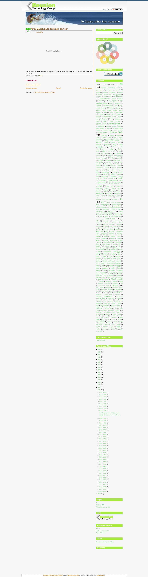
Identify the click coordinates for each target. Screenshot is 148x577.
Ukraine (107, 317)
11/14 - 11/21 (103, 403)
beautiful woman (100, 108)
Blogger (109, 110)
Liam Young (108, 228)
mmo (121, 240)
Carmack (98, 116)
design (41, 32)
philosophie (118, 265)
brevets (111, 112)
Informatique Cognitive (101, 207)
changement (117, 119)
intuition (100, 214)
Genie (97, 176)
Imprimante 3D (100, 206)
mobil (99, 242)
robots (115, 285)
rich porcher (100, 285)
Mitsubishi (105, 240)
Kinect (121, 222)
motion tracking (106, 244)
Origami (110, 260)
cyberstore (112, 135)
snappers (119, 298)
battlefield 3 (112, 107)
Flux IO (114, 167)
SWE (112, 307)
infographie (117, 206)
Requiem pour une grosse (103, 507)
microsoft (104, 238)
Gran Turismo (117, 182)
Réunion (107, 283)
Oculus (104, 256)
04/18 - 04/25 (103, 459)
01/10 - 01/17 (103, 491)
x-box (109, 329)
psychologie (99, 275)
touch (118, 312)
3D (121, 84)
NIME (118, 253)
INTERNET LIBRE (106, 213)
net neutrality (114, 249)
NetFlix (121, 249)
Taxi (116, 308)
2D (116, 84)
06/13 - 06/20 (103, 446)
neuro (99, 251)
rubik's (101, 287)
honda (104, 195)
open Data (107, 258)
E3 (111, 153)
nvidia (113, 255)
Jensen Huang (99, 219)
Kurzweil (111, 224)
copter (107, 126)
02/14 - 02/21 (103, 480)
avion (99, 107)
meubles (98, 238)
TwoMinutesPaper (115, 316)
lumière (111, 229)
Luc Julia (105, 229)
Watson (107, 324)
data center (108, 139)
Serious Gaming (104, 291)
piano (114, 267)
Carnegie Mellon (106, 116)
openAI (98, 260)
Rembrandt (108, 281)
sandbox (121, 287)
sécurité (110, 289)
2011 (99, 387)
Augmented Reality (101, 103)
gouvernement (102, 182)
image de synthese (116, 204)
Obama (97, 256)
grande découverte (100, 183)
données (98, 151)
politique (98, 270)
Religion (101, 281)
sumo (97, 305)
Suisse (119, 303)
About (110, 10)
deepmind (98, 142)
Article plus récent (31, 88)
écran (104, 155)
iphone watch (118, 214)
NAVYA (110, 248)
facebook (98, 165)
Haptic (113, 188)
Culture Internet (102, 132)
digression (104, 150)
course (119, 126)
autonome (98, 105)
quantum (98, 277)
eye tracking (99, 162)
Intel (119, 209)
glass (105, 178)
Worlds (104, 329)
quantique (118, 275)
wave (113, 324)
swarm (105, 307)
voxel (115, 322)
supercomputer (105, 305)
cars (38, 32)
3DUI (118, 87)
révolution (115, 283)
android (100, 94)
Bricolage (119, 112)
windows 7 (105, 328)
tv (101, 316)
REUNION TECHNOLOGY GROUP (53, 575)
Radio (108, 277)
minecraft (119, 238)
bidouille (118, 108)
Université (113, 317)
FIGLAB (107, 167)
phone (97, 267)
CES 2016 (104, 119)
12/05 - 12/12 (103, 397)
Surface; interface (115, 305)
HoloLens (108, 193)
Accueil (58, 88)
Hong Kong (111, 195)
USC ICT (113, 319)
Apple (105, 96)
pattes (97, 265)
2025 (99, 352)
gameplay (115, 172)
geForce (119, 174)
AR (110, 96)
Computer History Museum (116, 125)
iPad (105, 214)
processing (103, 272)
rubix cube (107, 287)
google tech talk (113, 180)
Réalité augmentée (103, 279)
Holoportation (117, 193)
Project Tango (112, 272)
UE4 (102, 317)
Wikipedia (98, 328)
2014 (99, 380)
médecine (111, 234)
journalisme (99, 222)
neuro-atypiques (107, 251)
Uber (97, 317)
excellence (100, 160)
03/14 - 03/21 (103, 471)
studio (113, 303)
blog (104, 110)
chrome (111, 121)
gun (108, 186)
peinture (111, 265)
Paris (97, 263)
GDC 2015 (105, 174)
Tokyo (113, 312)
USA (103, 319)
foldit (119, 167)
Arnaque (100, 100)
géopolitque (113, 176)
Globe (110, 178)
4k (102, 89)
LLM (99, 229)
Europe (113, 158)
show (105, 292)
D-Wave (104, 137)
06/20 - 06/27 (103, 443)
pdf (106, 265)
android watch (107, 94)
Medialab (98, 236)
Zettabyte (100, 331)
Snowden (98, 300)
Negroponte (117, 248)
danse (110, 137)
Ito (96, 216)
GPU (109, 182)
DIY (111, 150)
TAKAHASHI (99, 308)
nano (113, 246)
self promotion (117, 289)
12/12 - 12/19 (103, 394)
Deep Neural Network (112, 141)
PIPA (119, 267)
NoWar (102, 254)
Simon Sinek (108, 294)
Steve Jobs (107, 303)
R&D (103, 277)
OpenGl (104, 260)
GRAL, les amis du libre (102, 531)
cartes (119, 116)
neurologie (98, 253)
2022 (99, 359)
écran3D (110, 155)
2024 (99, 354)
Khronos (107, 222)
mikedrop (112, 238)
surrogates (98, 307)
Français (109, 169)
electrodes (100, 157)
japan (101, 216)
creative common (100, 128)
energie (106, 157)
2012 (99, 385)
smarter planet (111, 298)
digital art (102, 148)
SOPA (99, 301)
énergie (112, 157)
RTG (97, 287)
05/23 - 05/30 (103, 450)
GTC (116, 183)
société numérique (108, 300)
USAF (107, 319)
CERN (111, 118)
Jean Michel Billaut (115, 216)
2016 (99, 375)
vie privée (109, 321)
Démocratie (107, 144)
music (98, 246)
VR (119, 323)
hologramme (99, 193)
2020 (99, 364)
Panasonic (98, 261)
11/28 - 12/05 (103, 399)
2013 (99, 382)
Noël (97, 254)
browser (101, 114)
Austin (110, 103)
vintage (115, 321)
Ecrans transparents (118, 155)
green (107, 183)
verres (119, 319)
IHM (107, 202)
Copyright (113, 126)
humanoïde (109, 197)
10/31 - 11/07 (103, 406)
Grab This (99, 340)
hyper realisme (106, 199)
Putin (105, 275)
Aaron (106, 89)
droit (109, 151)
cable (107, 114)
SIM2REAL (99, 294)
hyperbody (114, 199)
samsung (115, 287)
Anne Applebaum (117, 94)
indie (109, 206)
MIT (97, 240)
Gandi (121, 172)
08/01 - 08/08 (103, 432)
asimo (121, 100)
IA (121, 199)
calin (113, 114)
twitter (106, 316)
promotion (104, 273)
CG (111, 119)
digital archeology (117, 146)
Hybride (118, 197)
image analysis (105, 204)
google (120, 178)
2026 (99, 349)
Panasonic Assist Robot (108, 261)
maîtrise (112, 231)
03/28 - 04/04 (103, 466)
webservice (105, 326)
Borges (115, 110)
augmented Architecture (113, 101)
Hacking (118, 186)
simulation (99, 296)
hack (112, 186)
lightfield (116, 228)
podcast (119, 268)
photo (103, 267)
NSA (108, 254)
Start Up (118, 301)
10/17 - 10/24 (103, 410)
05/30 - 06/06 (103, 448)
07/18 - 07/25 (103, 436)
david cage (115, 139)
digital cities (113, 148)
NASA (97, 248)
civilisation (98, 123)
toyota (97, 314)
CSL (114, 130)
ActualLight (99, 90)
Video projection (100, 321)
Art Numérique (113, 100)
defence (106, 142)
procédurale (111, 270)
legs (97, 228)
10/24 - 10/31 (103, 408)
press (104, 270)
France (115, 169)
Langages (118, 224)
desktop (108, 146)
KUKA (104, 224)
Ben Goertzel (110, 108)
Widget (103, 340)
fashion (119, 165)
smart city (120, 296)
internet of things (118, 213)
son (116, 300)
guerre (121, 183)
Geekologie (112, 174)
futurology (105, 172)
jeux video (110, 218)
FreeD (103, 170)
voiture (109, 322)
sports (104, 301)
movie (114, 244)
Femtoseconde (99, 167)
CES (97, 119)
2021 (99, 362)
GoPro (121, 180)
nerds (107, 249)
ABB (112, 89)
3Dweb (97, 89)
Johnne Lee (116, 221)
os (115, 260)
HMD (105, 191)
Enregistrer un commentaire (33, 84)
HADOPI (107, 188)
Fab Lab (108, 162)
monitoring (118, 242)
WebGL (98, 326)
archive (114, 98)
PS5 (120, 273)
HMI (111, 191)
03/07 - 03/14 (103, 473)
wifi (112, 326)
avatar (116, 105)
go (114, 178)
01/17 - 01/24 (103, 489)
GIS (101, 178)
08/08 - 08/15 (103, 430)
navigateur (103, 248)
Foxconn (98, 169)
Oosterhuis (98, 258)
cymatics (98, 137)
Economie (98, 155)
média (118, 234)
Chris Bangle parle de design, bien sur (49, 29)
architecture (118, 96)
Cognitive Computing (114, 123)
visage (121, 321)
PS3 (111, 273)
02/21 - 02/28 (103, 477)
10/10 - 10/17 (103, 418)
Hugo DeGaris (99, 197)
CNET (104, 123)
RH (122, 283)
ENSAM (119, 157)
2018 (99, 370)
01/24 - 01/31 (103, 487)
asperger (100, 101)
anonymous (98, 96)
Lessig (101, 228)
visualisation (101, 322)
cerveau (118, 118)
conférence (101, 126)
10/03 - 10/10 (103, 420)
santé (99, 289)
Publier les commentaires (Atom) (45, 92)
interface (99, 211)
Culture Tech (116, 132)
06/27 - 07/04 (103, 441)
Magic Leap (99, 231)
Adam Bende (108, 90)
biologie (98, 110)
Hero (119, 190)
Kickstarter (114, 222)
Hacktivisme (99, 188)
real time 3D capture (118, 277)
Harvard (106, 190)
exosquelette (108, 160)
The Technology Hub (73, 575)
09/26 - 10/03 (103, 423)
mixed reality (113, 240)
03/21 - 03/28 (103, 468)
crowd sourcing (107, 130)
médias (106, 236)
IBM (102, 202)
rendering (115, 281)
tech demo (104, 310)
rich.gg (107, 285)
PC (102, 265)
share (115, 291)
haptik (119, 188)
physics (109, 267)
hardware (98, 190)
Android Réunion (101, 533)
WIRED (119, 328)
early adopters (117, 153)
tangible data (108, 308)
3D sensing (103, 87)
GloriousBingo (101, 575)
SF (111, 291)
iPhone (110, 215)
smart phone (101, 298)
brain (105, 112)
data (103, 139)
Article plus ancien (86, 88)
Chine (104, 121)
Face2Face (117, 163)
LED (120, 226)
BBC (119, 107)
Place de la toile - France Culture (105, 542)
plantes (97, 268)
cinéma (118, 121)
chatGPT (98, 121)
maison (106, 231)
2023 (99, 357)
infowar (97, 209)
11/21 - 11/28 (103, 401)
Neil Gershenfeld (100, 249)
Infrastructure (106, 209)
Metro (119, 236)
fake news (105, 165)
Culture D (120, 130)
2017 (99, 372)
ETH (103, 158)
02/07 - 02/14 (103, 482)
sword (118, 307)
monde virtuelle (108, 242)
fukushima (114, 170)
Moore (97, 244)
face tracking (108, 163)
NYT (119, 254)
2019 (106, 84)
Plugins (112, 268)
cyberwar (119, 135)
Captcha (118, 114)
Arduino (120, 98)
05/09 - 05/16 (103, 455)
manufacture (104, 233)
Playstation (105, 268)
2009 (99, 494)
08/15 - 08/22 (103, 427)
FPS (104, 169)
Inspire (113, 209)
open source (116, 258)
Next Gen (112, 253)
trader (102, 314)
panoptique (118, 261)
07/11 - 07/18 (103, 439)
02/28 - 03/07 (103, 475)
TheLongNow (107, 312)
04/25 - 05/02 (103, 457)
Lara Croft (98, 226)
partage (102, 263)
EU (108, 158)
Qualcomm (111, 275)
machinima (118, 229)
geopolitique (104, 176)
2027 (111, 84)
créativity (109, 128)
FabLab (115, 162)
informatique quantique (115, 207)
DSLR (97, 153)
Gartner (99, 174)
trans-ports (108, 314)
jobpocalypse (106, 221)
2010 (99, 390)
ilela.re (97, 204)
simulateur (117, 294)
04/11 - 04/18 (103, 461)
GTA (112, 183)
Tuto (97, 316)
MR (119, 244)
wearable (118, 324)
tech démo (111, 310)
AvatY (121, 105)
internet (110, 211)
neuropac (105, 253)
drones (114, 151)
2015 (99, 377)
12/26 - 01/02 (103, 392)
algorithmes (112, 92)
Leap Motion (113, 226)
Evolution (120, 158)
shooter (99, 292)
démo (119, 142)
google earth (102, 180)
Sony (121, 300)
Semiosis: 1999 (100, 505)
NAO (119, 246)
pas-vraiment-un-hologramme (113, 263)
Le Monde (105, 226)
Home (105, 10)
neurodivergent (117, 251)
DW (102, 153)
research (121, 281)
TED (117, 310)
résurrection (100, 283)
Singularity (108, 296)
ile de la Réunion (116, 202)
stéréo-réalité (99, 303)
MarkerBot (111, 233)
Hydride (98, 199)
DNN (119, 150)
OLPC (110, 256)
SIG (110, 292)
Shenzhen (120, 291)
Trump (114, 314)
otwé (120, 260)
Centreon (105, 118)
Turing (119, 314)
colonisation (104, 125)
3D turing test (111, 87)
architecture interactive (105, 98)
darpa (115, 137)
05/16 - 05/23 (103, 452)
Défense (113, 142)
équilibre (98, 158)
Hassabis (114, 190)
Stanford (110, 301)
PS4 (115, 273)
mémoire (113, 236)
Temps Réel (99, 312)
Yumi (121, 329)
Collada (98, 125)
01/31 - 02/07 (103, 484)
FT (108, 170)
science (104, 289)
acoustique (118, 89)
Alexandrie (104, 92)
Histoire (98, 191)
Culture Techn (104, 135)
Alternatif (120, 92)
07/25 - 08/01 (103, 434)
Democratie (98, 144)
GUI (100, 186)
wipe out (113, 328)
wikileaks (117, 326)
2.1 (101, 84)
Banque (105, 107)
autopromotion (108, 105)
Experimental (116, 160)
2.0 (97, 84)
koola (99, 224)
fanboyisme (112, 165)
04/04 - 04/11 (103, 464)
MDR (104, 234)
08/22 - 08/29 (103, 425)
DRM (103, 151)
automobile (117, 103)
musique (107, 246)
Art (105, 100)
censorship (98, 118)
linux (121, 228)
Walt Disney (99, 324)
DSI (120, 151)
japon (106, 216)
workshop (98, 329)
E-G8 (106, 153)
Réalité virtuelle (117, 279)
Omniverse (118, 256)
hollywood (117, 191)
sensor (97, 291)
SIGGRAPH (117, 292)
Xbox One (115, 329)
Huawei (118, 195)
